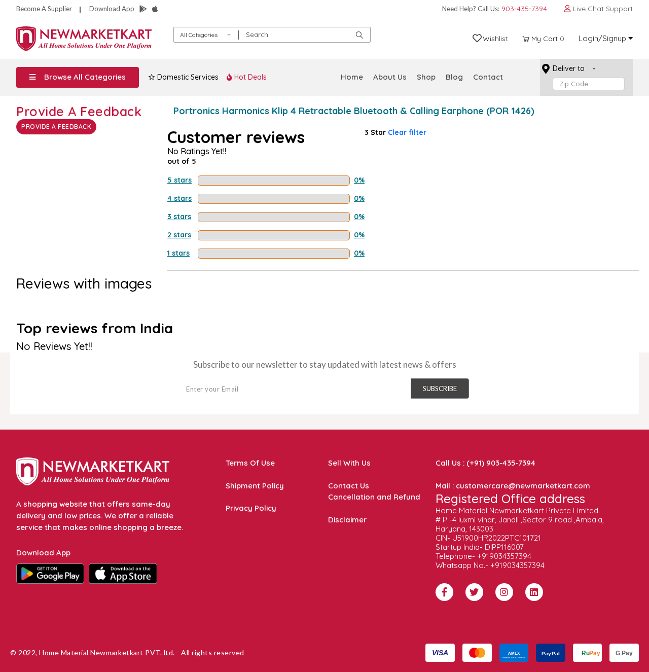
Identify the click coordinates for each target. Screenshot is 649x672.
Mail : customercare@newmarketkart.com (513, 485)
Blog (454, 77)
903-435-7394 (524, 8)
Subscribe (440, 388)
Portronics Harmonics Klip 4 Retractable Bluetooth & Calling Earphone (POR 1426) (353, 111)
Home (352, 77)
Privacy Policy (251, 508)
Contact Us (348, 485)
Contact (488, 77)
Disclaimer (347, 519)
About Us (390, 77)
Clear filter (407, 132)
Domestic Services (187, 77)
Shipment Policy (255, 485)
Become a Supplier (44, 9)
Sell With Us (349, 463)
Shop (426, 77)
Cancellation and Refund (374, 497)
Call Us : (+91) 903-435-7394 (485, 463)
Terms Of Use (250, 463)
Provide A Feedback (56, 126)
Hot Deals (249, 77)
